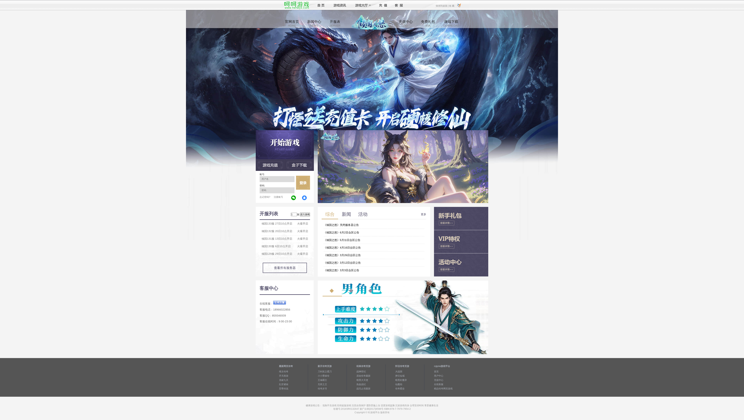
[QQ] (304, 198)
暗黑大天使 (362, 380)
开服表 (335, 23)
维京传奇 (283, 371)
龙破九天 (283, 380)
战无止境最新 (363, 388)
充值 (383, 5)
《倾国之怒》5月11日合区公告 (342, 240)
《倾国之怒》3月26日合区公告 (342, 255)
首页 (321, 5)
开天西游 (283, 375)
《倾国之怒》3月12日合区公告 (342, 262)
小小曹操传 (323, 375)
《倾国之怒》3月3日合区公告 (341, 270)
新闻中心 (314, 23)
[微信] (293, 198)
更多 (423, 214)
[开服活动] (403, 131)
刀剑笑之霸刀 (325, 371)
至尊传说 (283, 388)
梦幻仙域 (400, 375)
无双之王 (322, 384)
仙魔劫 (398, 384)
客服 (399, 5)
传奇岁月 (322, 388)
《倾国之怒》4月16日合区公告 (342, 247)
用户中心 (438, 375)
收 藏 (452, 5)
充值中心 (406, 23)
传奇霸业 (400, 388)
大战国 (398, 371)
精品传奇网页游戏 (443, 388)
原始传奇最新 (363, 375)
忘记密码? (265, 197)
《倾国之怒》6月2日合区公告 (341, 232)
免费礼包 (428, 23)
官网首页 (292, 23)
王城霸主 (322, 380)
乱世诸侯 (283, 384)
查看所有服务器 (285, 267)
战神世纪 (361, 371)
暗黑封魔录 (401, 380)
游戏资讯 (340, 5)
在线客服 (438, 384)
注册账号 (278, 197)
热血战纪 (361, 384)
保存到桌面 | (442, 5)
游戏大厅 (362, 5)
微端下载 (451, 23)
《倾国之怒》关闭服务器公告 (341, 224)
